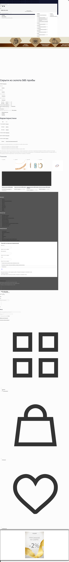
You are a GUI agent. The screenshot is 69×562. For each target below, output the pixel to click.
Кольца (3, 202)
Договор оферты (5, 219)
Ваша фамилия (3, 251)
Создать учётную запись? (4, 320)
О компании (4, 231)
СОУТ (3, 237)
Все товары (4, 16)
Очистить (13, 106)
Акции (3, 210)
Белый (7, 138)
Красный (7, 135)
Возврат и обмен (5, 216)
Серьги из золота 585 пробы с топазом (33, 187)
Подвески (4, 206)
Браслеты (4, 207)
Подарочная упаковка (6, 224)
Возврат (3, 114)
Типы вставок (3, 104)
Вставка (1, 89)
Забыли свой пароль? (4, 318)
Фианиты (7, 132)
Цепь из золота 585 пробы (7, 187)
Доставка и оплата (5, 215)
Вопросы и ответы (5, 220)
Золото (3, 87)
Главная (3, 15)
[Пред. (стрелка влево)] (0, 561)
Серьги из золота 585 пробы (20, 187)
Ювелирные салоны (5, 232)
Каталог (3, 199)
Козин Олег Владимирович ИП (12, 141)
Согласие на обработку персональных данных (10, 240)
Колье (3, 208)
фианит (7, 129)
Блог (3, 235)
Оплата (3, 113)
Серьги (3, 203)
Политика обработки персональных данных (10, 223)
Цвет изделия (3, 106)
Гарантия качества (5, 225)
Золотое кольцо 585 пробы (44, 187)
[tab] (29, 112)
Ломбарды (4, 236)
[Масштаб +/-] (0, 560)
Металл (1, 85)
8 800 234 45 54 (4, 10)
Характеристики (5, 112)
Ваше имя (2, 245)
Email (2, 257)
